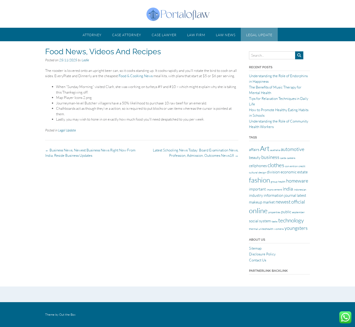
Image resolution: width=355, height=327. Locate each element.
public (286, 211)
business (270, 157)
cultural (253, 172)
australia (275, 150)
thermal (253, 229)
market (269, 202)
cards (283, 158)
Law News (225, 35)
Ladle (85, 60)
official (298, 202)
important (257, 189)
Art (265, 148)
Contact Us (257, 260)
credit (301, 166)
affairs (254, 149)
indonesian (300, 189)
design (262, 172)
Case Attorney (126, 35)
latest (301, 195)
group (274, 181)
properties (274, 212)
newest (283, 202)
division (273, 172)
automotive (292, 149)
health (281, 181)
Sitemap (255, 248)
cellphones (258, 165)
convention (291, 166)
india (288, 189)
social (253, 220)
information (274, 195)
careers (291, 158)
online (258, 210)
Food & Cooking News (136, 76)
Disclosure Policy (262, 254)
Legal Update (259, 35)
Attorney (92, 35)
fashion (259, 180)
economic (289, 172)
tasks (274, 221)
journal (290, 195)
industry (256, 195)
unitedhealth (266, 229)
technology (291, 220)
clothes (276, 165)
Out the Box (67, 314)
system (265, 220)
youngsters (296, 228)
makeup (255, 202)
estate (302, 172)
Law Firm (196, 35)
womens (279, 229)
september (298, 212)
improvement (274, 189)
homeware (297, 181)
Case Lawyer (164, 35)
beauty (255, 157)
